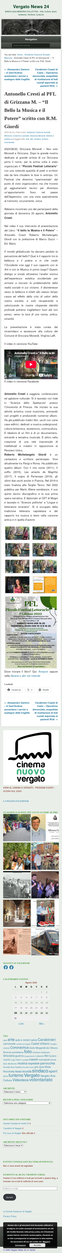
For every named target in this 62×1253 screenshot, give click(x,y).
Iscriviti (9, 1197)
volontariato (9, 142)
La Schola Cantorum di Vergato (17, 1211)
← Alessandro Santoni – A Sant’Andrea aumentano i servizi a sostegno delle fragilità (17, 74)
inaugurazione (29, 1056)
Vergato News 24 (31, 6)
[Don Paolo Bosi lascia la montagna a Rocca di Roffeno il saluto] (45, 885)
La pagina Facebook (16, 801)
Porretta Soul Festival (12, 1067)
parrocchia (47, 1063)
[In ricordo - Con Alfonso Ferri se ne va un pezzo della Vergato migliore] (45, 828)
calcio (34, 1040)
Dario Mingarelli (37, 1047)
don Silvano (52, 1047)
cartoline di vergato (23, 1044)
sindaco (37, 139)
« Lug (20, 1023)
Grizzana (9, 1055)
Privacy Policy (10, 1216)
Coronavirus (19, 1047)
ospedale (34, 1063)
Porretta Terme (28, 1067)
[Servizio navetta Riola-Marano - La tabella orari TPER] (45, 942)
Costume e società (21, 135)
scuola (26, 1071)
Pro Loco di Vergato (12, 1133)
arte (27, 139)
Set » (41, 1023)
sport (53, 1071)
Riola (48, 1067)
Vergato (32, 1075)
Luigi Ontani (16, 1059)
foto (28, 1051)
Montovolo (12, 1063)
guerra (19, 1056)
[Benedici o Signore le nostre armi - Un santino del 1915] (17, 942)
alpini (5, 1040)
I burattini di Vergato (12, 1128)
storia (5, 1076)
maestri (33, 1059)
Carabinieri (47, 1039)
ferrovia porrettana (13, 1052)
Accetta (37, 1245)
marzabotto (44, 1059)
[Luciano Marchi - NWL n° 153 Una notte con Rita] (17, 914)
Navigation (31, 39)
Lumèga (25, 1059)
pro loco (39, 1067)
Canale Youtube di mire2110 (16, 1123)
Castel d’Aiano (40, 1043)
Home (20, 54)
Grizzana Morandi (37, 135)
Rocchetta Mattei (12, 1071)
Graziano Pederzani (41, 1052)
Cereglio (53, 1044)
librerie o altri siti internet (25, 676)
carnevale (9, 1043)
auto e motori (22, 1040)
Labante (39, 1055)
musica (22, 1063)
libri (31, 139)
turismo (45, 139)
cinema (6, 1048)
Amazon (43, 671)
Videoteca (20, 1079)
